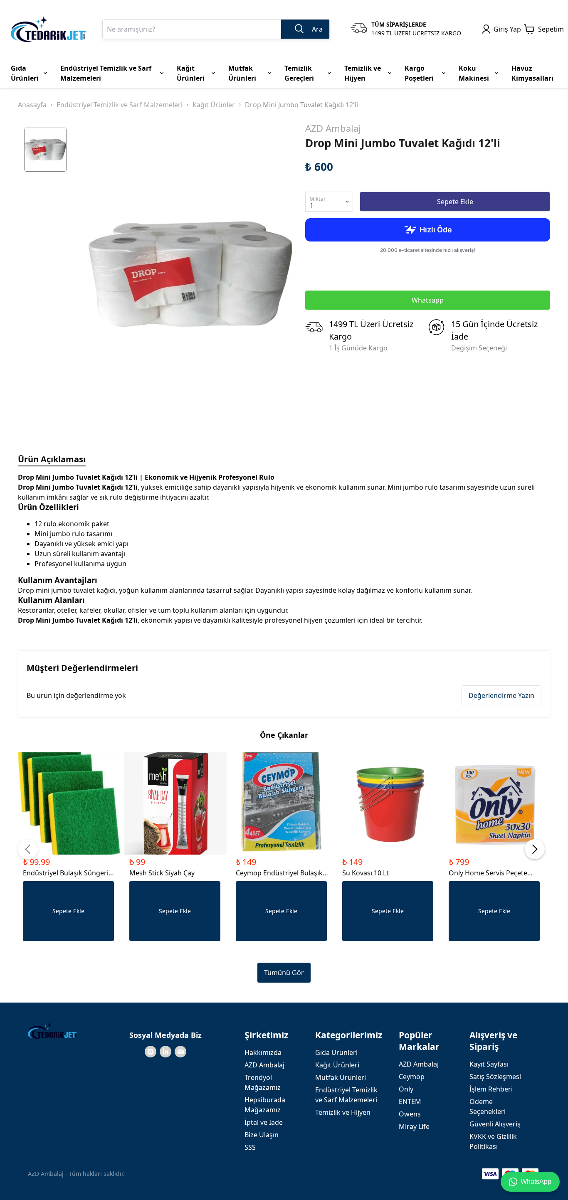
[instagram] (150, 1051)
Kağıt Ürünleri (337, 1064)
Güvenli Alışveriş (495, 1124)
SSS (250, 1147)
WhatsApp (536, 1181)
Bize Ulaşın (261, 1134)
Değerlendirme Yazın (501, 695)
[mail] (180, 1051)
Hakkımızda (263, 1052)
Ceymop (412, 1076)
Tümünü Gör (284, 972)
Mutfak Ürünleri (340, 1077)
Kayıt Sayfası (489, 1064)
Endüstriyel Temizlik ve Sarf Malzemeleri (120, 104)
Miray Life (414, 1126)
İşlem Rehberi (491, 1089)
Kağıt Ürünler (214, 104)
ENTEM (410, 1101)
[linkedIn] (165, 1051)
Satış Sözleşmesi (495, 1076)
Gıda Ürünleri (336, 1052)
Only (406, 1089)
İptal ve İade (263, 1122)
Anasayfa (32, 104)
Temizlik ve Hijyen (342, 1112)
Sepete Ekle (455, 201)
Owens (410, 1114)
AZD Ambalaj (333, 128)
